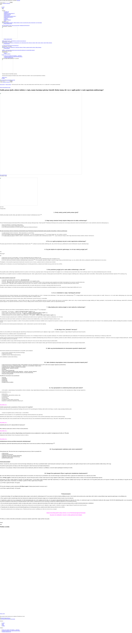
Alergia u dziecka (7, 53)
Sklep (3, 54)
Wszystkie (6, 11)
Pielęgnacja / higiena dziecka (9, 13)
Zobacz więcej (2, 613)
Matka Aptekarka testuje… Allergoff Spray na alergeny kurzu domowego (14, 40)
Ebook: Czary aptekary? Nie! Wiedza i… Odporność (13, 55)
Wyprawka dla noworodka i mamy (10, 16)
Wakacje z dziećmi (7, 19)
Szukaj (11, 2)
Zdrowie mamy (7, 15)
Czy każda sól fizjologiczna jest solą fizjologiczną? (10, 45)
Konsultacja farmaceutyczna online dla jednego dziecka (13, 56)
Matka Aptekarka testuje (8, 17)
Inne (5, 20)
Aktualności (6, 12)
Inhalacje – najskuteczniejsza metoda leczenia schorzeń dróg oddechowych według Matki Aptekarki (18, 50)
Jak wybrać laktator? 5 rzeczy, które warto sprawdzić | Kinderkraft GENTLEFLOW (15, 25)
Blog (3, 7)
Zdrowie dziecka (7, 14)
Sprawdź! (18, 0)
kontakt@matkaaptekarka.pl (5, 618)
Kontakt (3, 78)
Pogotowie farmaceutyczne (8, 57)
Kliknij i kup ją (4, 77)
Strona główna (2, 84)
